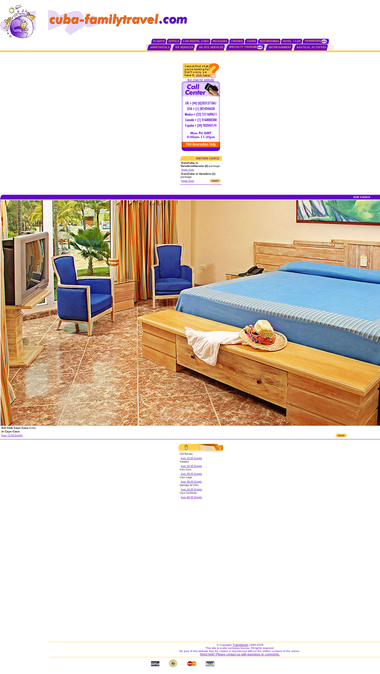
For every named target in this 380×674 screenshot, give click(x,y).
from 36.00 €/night (191, 481)
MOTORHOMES (269, 41)
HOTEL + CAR (292, 41)
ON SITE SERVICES (211, 47)
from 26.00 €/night (191, 466)
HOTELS (174, 41)
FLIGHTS (159, 41)
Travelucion (240, 644)
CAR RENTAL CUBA (196, 41)
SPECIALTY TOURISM (242, 47)
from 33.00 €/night (191, 458)
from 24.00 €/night (191, 489)
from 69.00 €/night (191, 497)
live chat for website (200, 79)
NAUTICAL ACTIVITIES (311, 47)
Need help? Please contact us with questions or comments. (240, 654)
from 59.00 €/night (191, 474)
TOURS (251, 41)
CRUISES (237, 41)
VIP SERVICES (184, 47)
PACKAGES (220, 41)
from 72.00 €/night (12, 435)
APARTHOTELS (160, 47)
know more (187, 169)
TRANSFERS (313, 41)
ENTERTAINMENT (280, 47)
